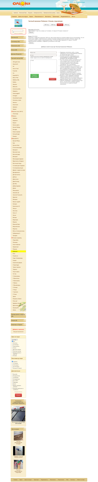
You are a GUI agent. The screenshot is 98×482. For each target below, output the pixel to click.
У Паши (15, 289)
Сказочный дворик (17, 262)
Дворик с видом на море (19, 170)
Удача (14, 296)
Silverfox (15, 84)
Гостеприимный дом (18, 167)
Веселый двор (16, 154)
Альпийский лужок (17, 98)
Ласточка (15, 210)
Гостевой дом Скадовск (18, 165)
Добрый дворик (16, 186)
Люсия (14, 215)
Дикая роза (15, 179)
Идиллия (15, 197)
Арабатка (16, 12)
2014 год (67, 24)
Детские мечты (16, 174)
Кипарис (15, 204)
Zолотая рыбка (16, 89)
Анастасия (15, 104)
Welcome (15, 86)
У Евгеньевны (16, 280)
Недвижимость (65, 16)
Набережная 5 (16, 233)
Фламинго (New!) (17, 298)
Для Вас (15, 183)
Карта (31, 16)
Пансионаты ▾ (39, 16)
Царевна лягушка (17, 303)
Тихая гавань (16, 271)
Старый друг (16, 265)
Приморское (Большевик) (49, 12)
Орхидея (15, 235)
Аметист (15, 102)
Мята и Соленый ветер (18, 231)
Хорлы (58, 12)
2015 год (60, 24)
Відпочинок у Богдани (18, 161)
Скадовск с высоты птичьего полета (18, 457)
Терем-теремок (17, 267)
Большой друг (16, 134)
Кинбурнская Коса (38, 12)
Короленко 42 (16, 206)
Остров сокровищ (17, 237)
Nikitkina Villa (16, 79)
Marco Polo (15, 77)
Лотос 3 (15, 213)
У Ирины (15, 283)
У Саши (15, 294)
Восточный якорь (17, 163)
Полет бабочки (16, 244)
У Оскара (15, 287)
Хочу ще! (15, 301)
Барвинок (15, 120)
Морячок (15, 228)
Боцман (15, 136)
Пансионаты (53, 479)
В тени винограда (17, 147)
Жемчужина (16, 190)
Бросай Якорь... (17, 140)
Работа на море (80, 479)
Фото (73, 16)
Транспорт (56, 16)
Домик (14, 188)
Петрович (15, 242)
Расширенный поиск (18, 391)
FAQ (67, 479)
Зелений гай (16, 192)
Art (13, 66)
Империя (15, 199)
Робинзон (15, 251)
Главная (14, 16)
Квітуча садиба (16, 201)
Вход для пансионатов (18, 331)
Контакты (48, 16)
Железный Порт (23, 12)
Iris (13, 73)
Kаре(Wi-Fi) (16, 75)
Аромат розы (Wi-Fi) (18, 111)
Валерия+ (15, 149)
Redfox (14, 82)
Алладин (15, 95)
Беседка (15, 129)
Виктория (15, 156)
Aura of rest (15, 68)
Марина (15, 222)
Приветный (15, 246)
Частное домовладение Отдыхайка (18, 471)
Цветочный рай (16, 305)
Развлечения (61, 479)
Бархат (14, 122)
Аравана (15, 107)
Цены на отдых (23, 16)
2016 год (53, 24)
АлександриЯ (16, 93)
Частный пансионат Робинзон (38, 21)
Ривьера (15, 249)
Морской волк (16, 226)
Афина (14, 116)
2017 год (47, 24)
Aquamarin (15, 64)
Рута (14, 253)
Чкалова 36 (15, 307)
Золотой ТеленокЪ (17, 195)
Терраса (15, 269)
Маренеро (15, 219)
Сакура (14, 260)
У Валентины (16, 278)
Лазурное (30, 12)
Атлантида (15, 113)
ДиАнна (15, 177)
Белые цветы (16, 125)
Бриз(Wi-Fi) (15, 138)
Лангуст (15, 208)
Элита (14, 310)
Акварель (15, 91)
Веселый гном (16, 152)
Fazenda (15, 70)
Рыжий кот (15, 255)
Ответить (31, 32)
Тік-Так (14, 273)
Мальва (15, 217)
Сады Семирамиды (18, 258)
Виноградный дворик (18, 158)
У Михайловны (16, 285)
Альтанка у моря (17, 100)
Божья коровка (16, 131)
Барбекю (15, 118)
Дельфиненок (16, 172)
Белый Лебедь (16, 127)
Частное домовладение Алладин (18, 442)
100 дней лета (16, 61)
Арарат (14, 109)
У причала (15, 292)
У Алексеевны (16, 276)
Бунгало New (16, 145)
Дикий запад (16, 181)
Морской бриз (16, 224)
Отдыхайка (15, 240)
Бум (14, 143)
